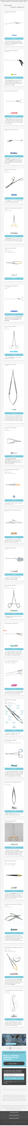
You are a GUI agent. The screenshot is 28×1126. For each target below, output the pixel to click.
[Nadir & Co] (14, 1015)
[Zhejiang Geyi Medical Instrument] (14, 645)
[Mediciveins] (14, 844)
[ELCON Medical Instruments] (14, 533)
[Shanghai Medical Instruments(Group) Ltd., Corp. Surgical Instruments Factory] (14, 409)
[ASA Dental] (14, 351)
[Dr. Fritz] (14, 571)
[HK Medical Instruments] (14, 452)
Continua (18, 1048)
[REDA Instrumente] (14, 685)
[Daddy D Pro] (14, 496)
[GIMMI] (14, 73)
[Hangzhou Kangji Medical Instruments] (14, 310)
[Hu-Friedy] (14, 233)
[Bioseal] (14, 765)
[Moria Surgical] (14, 807)
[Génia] (14, 194)
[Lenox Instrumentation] (14, 973)
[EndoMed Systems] (14, 113)
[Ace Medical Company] (14, 887)
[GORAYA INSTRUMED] (14, 929)
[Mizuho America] (14, 34)
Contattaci (14, 38)
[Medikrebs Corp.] (14, 726)
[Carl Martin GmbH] (14, 274)
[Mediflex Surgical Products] (14, 152)
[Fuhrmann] (14, 610)
